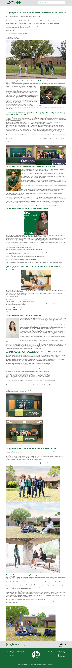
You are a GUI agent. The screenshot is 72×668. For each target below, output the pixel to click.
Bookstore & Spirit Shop (10, 651)
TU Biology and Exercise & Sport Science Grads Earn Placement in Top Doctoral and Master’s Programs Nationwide (33, 267)
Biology (15, 309)
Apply (7, 311)
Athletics (46, 6)
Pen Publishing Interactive (49, 664)
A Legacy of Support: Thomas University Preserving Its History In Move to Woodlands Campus (34, 575)
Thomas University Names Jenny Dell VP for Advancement (23, 315)
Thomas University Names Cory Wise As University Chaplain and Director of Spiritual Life (32, 166)
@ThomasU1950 (62, 652)
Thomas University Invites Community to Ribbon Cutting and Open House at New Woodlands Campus (36, 12)
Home (8, 9)
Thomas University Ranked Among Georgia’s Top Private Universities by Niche (29, 81)
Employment (22, 652)
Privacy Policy (50, 651)
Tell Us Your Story (30, 312)
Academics (28, 6)
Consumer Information (51, 652)
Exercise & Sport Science (19, 307)
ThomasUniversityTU (61, 656)
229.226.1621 (60, 645)
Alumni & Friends (53, 6)
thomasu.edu (37, 110)
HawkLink (12, 652)
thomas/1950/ (61, 651)
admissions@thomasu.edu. (11, 263)
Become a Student (20, 6)
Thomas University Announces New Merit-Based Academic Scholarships (27, 208)
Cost (34, 6)
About (60, 6)
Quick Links (12, 6)
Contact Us (60, 646)
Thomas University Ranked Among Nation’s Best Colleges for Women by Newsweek (31, 448)
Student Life (40, 6)
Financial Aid (12, 655)
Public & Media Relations (20, 651)
